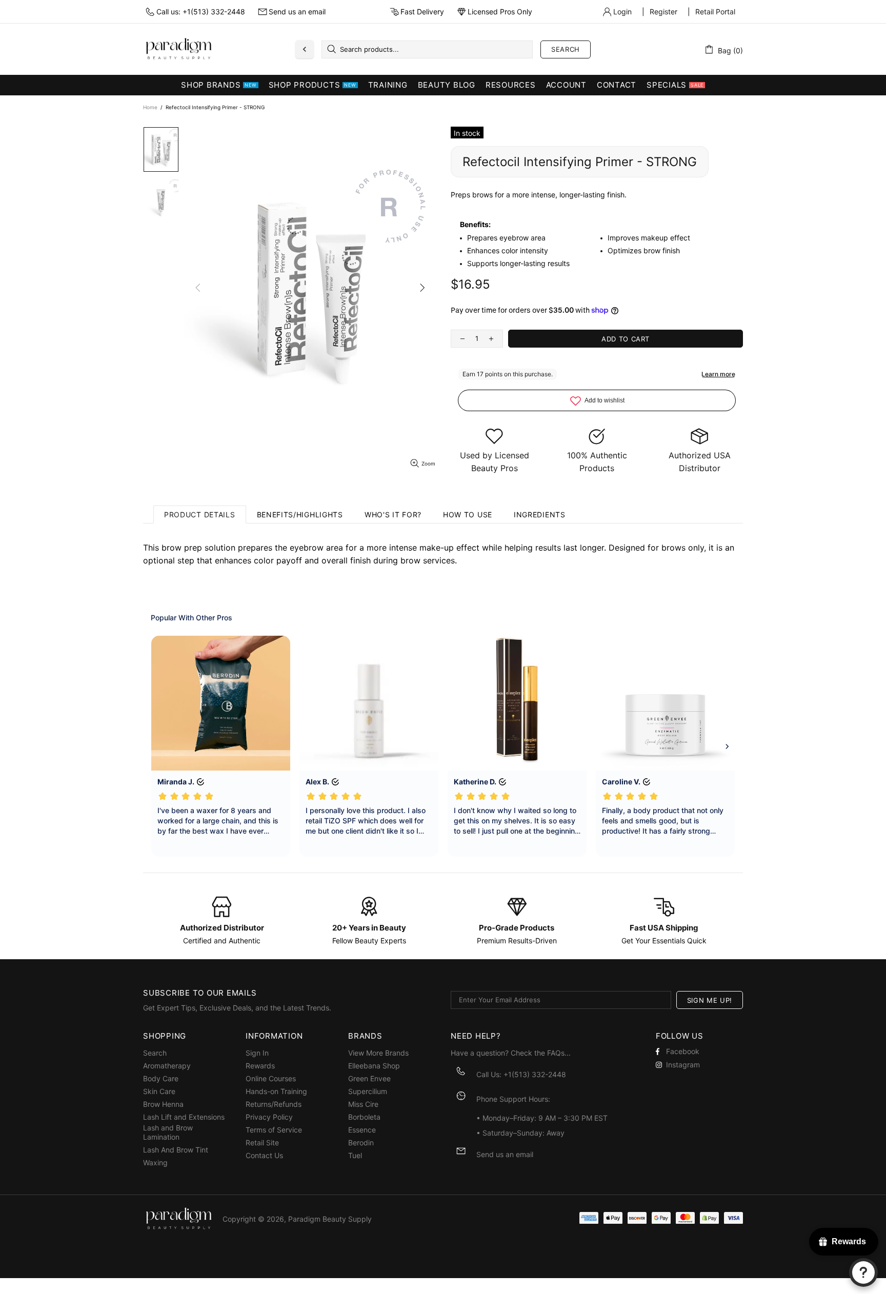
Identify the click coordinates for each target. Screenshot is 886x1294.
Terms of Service (274, 1129)
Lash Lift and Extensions (184, 1117)
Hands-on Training (276, 1091)
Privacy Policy (269, 1117)
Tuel (355, 1155)
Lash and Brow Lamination (168, 1132)
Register (663, 11)
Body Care (160, 1078)
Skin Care (159, 1091)
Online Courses (271, 1078)
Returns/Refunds (273, 1104)
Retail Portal (715, 11)
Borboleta (364, 1117)
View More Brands (378, 1052)
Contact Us (264, 1155)
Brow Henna (163, 1104)
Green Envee (369, 1078)
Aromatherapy (167, 1065)
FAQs (556, 1052)
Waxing (155, 1162)
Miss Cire (363, 1104)
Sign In (257, 1052)
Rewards (260, 1065)
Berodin (361, 1142)
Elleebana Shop (374, 1065)
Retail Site (262, 1142)
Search (565, 49)
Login (622, 11)
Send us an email (297, 11)
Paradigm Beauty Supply (179, 49)
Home (150, 107)
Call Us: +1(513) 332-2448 (521, 1074)
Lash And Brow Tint (175, 1149)
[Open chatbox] (863, 1272)
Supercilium (367, 1091)
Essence (362, 1129)
